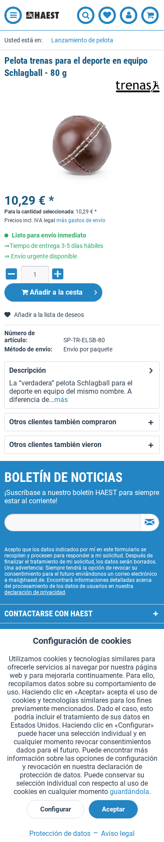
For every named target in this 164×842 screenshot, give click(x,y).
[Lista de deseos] (107, 15)
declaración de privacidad (34, 592)
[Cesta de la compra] (150, 15)
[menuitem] (11, 15)
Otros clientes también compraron (62, 422)
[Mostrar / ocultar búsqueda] (85, 15)
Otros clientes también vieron (55, 444)
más (61, 399)
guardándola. (130, 791)
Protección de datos (60, 833)
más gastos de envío (80, 220)
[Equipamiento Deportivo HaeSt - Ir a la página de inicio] (42, 15)
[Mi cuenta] (128, 15)
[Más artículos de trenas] (138, 86)
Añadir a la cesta (55, 292)
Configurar (55, 809)
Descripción (27, 370)
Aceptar (113, 809)
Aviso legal (117, 833)
